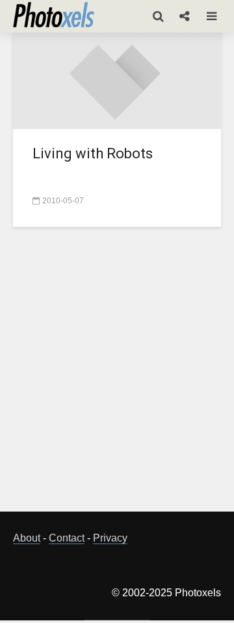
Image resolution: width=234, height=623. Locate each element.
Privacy (110, 537)
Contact (66, 537)
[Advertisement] (117, 376)
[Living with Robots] (117, 79)
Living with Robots (92, 153)
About (26, 537)
